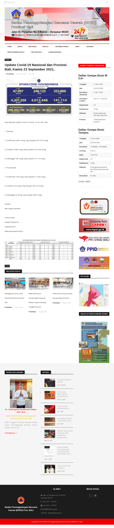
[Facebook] (104, 2)
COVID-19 (8, 60)
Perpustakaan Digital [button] (15, 52)
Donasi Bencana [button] (55, 52)
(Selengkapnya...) (11, 433)
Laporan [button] (89, 47)
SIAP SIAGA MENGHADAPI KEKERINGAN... (63, 394)
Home (9, 47)
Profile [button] (45, 47)
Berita (20, 47)
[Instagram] (107, 2)
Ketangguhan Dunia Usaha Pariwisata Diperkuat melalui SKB (14, 298)
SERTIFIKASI (32, 47)
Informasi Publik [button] (62, 47)
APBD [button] (77, 47)
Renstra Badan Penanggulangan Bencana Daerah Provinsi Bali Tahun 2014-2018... (58, 451)
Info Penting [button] (36, 52)
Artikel (47, 379)
